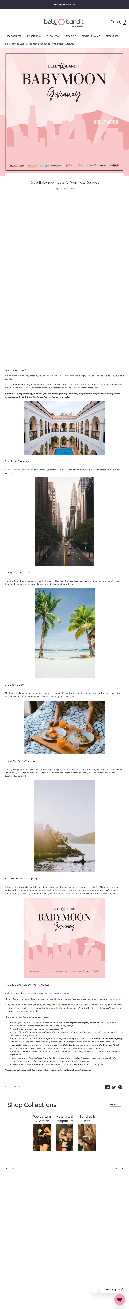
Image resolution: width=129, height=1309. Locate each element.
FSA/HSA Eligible (90, 36)
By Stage (71, 36)
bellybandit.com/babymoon (77, 1070)
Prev (11, 1168)
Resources (112, 36)
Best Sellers (14, 36)
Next (117, 1168)
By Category (34, 36)
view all (115, 1104)
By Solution (53, 36)
